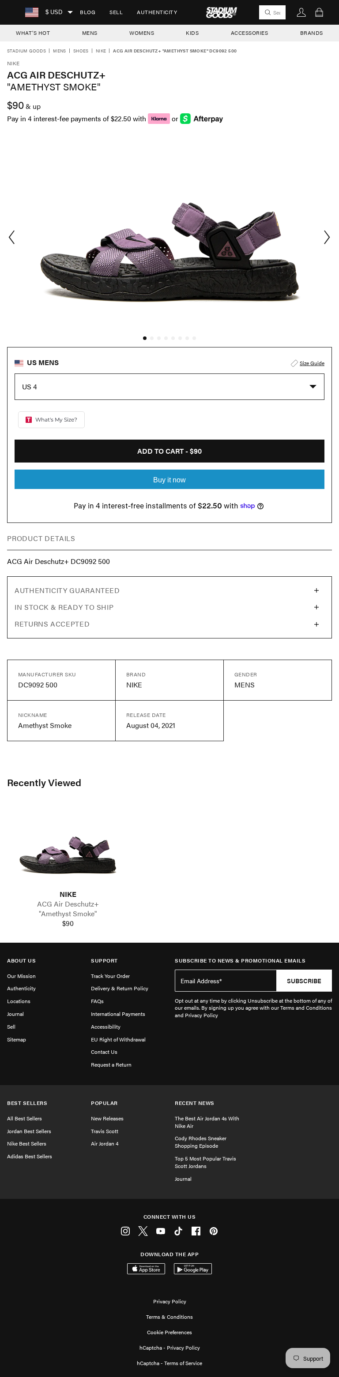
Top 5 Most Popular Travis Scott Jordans (205, 1162)
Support (104, 960)
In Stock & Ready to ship (64, 607)
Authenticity (157, 12)
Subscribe (304, 980)
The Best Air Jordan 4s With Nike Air (207, 1122)
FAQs (97, 1001)
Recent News (195, 1103)
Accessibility (106, 1026)
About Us (21, 960)
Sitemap (16, 1039)
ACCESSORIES (249, 33)
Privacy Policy (169, 1301)
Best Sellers (27, 1103)
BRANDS (311, 33)
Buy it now (169, 480)
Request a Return (111, 1064)
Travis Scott (104, 1131)
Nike (101, 51)
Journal (15, 1014)
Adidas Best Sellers (29, 1156)
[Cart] (319, 12)
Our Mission (21, 976)
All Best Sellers (24, 1118)
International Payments (118, 1014)
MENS (90, 33)
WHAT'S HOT (33, 33)
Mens (59, 51)
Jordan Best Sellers (29, 1131)
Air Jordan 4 (104, 1143)
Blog (87, 12)
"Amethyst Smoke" (68, 913)
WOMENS (141, 33)
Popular (104, 1103)
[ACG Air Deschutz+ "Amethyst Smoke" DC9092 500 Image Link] (67, 847)
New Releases (107, 1118)
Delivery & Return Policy (119, 988)
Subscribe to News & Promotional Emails (240, 960)
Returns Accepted (52, 624)
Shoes (81, 51)
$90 (68, 923)
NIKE (68, 894)
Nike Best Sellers (26, 1143)
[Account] (301, 12)
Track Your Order (110, 976)
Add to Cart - (169, 451)
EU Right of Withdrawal (118, 1039)
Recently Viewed (44, 782)
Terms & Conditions (169, 1317)
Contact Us (104, 1052)
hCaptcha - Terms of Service (169, 1363)
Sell (116, 12)
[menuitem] (87, 12)
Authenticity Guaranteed (67, 590)
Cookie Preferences (169, 1332)
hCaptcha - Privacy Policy (169, 1347)
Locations (18, 1001)
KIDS (192, 33)
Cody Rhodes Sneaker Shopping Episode (200, 1141)
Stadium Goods (26, 51)
